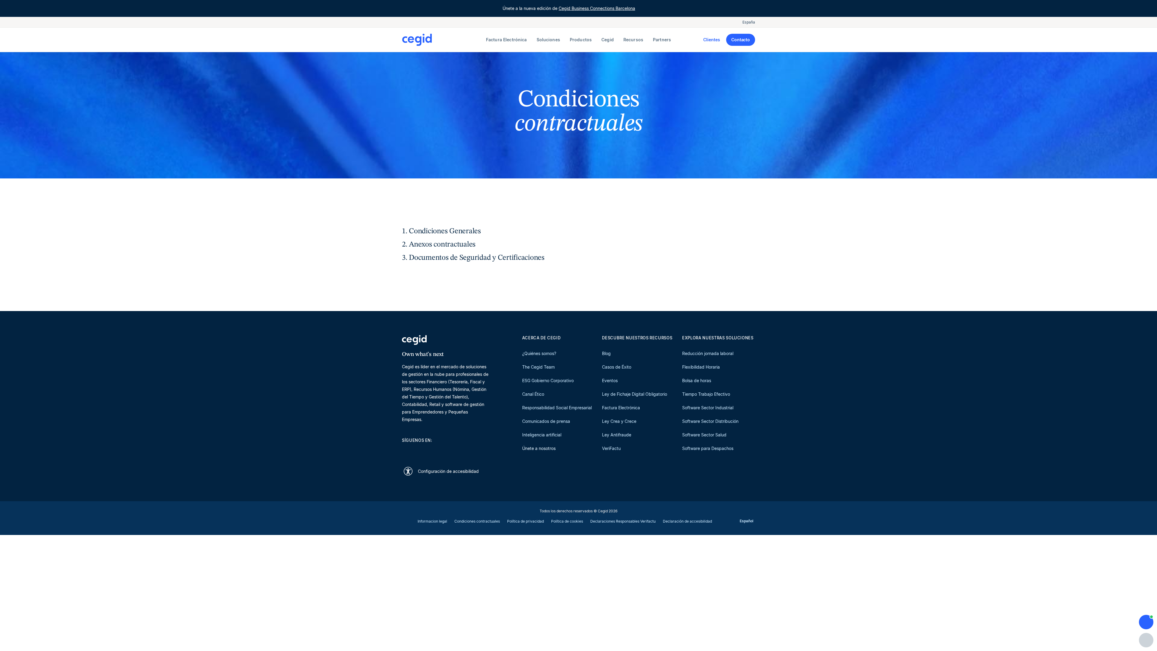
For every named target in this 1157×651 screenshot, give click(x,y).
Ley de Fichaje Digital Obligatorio (634, 394)
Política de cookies (567, 521)
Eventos (610, 380)
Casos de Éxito (616, 367)
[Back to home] (443, 40)
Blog (606, 353)
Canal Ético (533, 394)
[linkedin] (405, 451)
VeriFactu (611, 448)
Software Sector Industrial (707, 407)
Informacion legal (432, 521)
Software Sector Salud (704, 434)
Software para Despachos (707, 448)
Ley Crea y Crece (619, 421)
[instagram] (434, 451)
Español (746, 521)
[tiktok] (448, 451)
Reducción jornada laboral (707, 353)
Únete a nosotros (539, 448)
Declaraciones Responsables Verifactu (623, 521)
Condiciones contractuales (477, 521)
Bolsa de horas (696, 380)
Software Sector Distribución (710, 421)
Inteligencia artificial (541, 434)
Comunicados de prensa (546, 421)
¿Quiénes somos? (539, 353)
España (748, 22)
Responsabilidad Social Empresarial (557, 407)
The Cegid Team (538, 367)
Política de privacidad (525, 521)
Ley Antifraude (616, 434)
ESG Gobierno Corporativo (548, 380)
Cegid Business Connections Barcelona (597, 8)
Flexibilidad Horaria (701, 367)
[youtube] (419, 451)
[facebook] (463, 451)
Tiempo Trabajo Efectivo (706, 394)
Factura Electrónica (621, 407)
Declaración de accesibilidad (687, 521)
